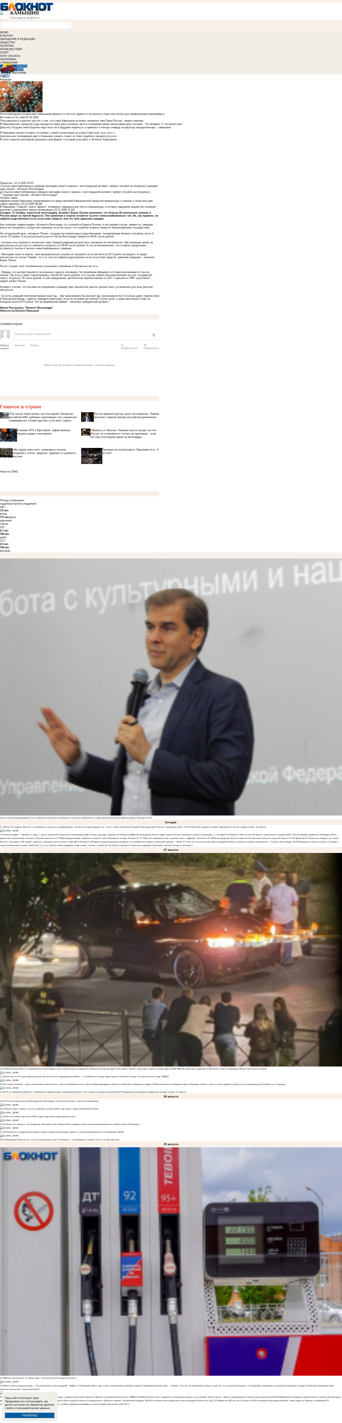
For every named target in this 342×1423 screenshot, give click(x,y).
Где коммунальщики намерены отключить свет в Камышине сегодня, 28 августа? (101, 838)
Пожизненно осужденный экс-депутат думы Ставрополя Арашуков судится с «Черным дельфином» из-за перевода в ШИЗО (64, 1132)
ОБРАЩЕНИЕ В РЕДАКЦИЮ (17, 39)
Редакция (5, 79)
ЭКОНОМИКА (8, 59)
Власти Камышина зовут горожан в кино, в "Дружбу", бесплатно (176, 838)
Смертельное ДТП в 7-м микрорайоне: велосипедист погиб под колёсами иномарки (45, 1069)
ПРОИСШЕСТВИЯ (11, 49)
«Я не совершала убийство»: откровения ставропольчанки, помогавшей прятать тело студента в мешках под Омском (61, 1092)
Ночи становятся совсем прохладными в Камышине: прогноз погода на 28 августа (153, 845)
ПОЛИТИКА (7, 45)
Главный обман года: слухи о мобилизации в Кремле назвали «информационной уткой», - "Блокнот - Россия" (135, 1386)
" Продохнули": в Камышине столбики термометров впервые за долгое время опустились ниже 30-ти (80, 1404)
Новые (4, 345)
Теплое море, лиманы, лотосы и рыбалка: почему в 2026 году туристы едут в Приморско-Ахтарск (52, 1109)
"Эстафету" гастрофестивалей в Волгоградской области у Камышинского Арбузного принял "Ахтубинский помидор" (88, 1400)
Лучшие (20, 345)
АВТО (20, 69)
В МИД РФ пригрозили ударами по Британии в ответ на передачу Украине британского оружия (221, 1069)
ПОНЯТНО (29, 1415)
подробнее (30, 503)
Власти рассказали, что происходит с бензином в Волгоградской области (40, 1378)
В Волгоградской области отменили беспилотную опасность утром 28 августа (250, 838)
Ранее (34, 345)
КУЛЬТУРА (6, 35)
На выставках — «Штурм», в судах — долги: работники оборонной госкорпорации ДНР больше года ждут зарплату (60, 835)
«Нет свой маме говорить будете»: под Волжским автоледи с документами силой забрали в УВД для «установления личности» (66, 1397)
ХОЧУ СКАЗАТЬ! (10, 55)
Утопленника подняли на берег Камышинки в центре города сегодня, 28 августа (227, 827)
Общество (6, 183)
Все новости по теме (12, 117)
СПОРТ (4, 52)
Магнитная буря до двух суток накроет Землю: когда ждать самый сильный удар (130, 1069)
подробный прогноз (11, 503)
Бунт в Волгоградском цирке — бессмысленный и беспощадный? (36, 1386)
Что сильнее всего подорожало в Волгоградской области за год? (182, 1400)
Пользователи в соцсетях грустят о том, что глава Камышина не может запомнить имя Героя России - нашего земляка (71, 120)
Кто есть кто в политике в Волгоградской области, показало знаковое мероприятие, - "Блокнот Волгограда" (240, 842)
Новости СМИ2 (9, 471)
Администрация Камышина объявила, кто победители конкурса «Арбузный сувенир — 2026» (137, 842)
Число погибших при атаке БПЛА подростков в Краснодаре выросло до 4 (40, 1116)
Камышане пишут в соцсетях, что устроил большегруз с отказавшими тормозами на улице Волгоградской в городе (249, 1386)
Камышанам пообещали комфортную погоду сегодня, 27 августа (155, 1092)
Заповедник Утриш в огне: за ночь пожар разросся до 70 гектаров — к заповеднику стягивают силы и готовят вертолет (62, 1140)
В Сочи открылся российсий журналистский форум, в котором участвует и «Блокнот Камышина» (52, 1101)
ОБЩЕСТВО (7, 42)
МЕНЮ (4, 32)
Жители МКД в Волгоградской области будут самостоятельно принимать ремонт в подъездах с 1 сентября (174, 835)
